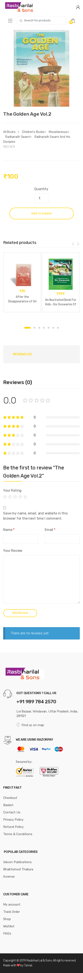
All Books (9, 132)
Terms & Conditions (17, 834)
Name (8, 530)
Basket (8, 805)
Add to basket (41, 213)
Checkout (10, 798)
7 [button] (58, 328)
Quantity (41, 189)
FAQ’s (7, 933)
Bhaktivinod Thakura (18, 869)
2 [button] (34, 328)
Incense (9, 876)
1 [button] (27, 328)
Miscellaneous (58, 132)
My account (11, 904)
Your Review (12, 551)
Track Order (11, 912)
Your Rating (12, 490)
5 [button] (48, 328)
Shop (7, 919)
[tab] (22, 354)
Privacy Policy (13, 820)
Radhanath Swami (17, 137)
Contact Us (11, 812)
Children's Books (33, 132)
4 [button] (44, 328)
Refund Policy (13, 827)
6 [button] (53, 328)
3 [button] (39, 328)
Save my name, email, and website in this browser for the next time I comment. (35, 515)
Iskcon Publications (17, 862)
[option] (41, 68)
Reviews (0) (22, 354)
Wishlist (8, 926)
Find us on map (32, 725)
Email (50, 530)
